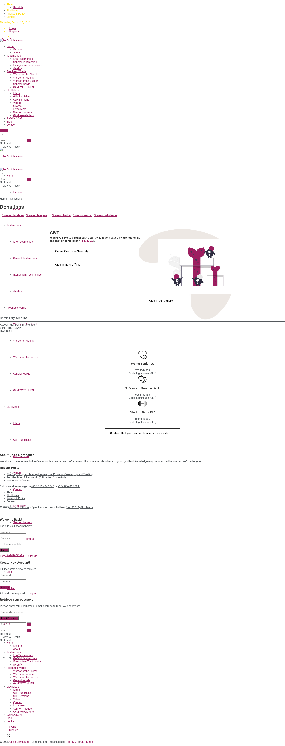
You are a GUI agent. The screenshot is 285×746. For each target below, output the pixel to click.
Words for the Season (25, 80)
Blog (9, 121)
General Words (21, 84)
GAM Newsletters (23, 115)
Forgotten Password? (12, 556)
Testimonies (14, 55)
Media (16, 93)
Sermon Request (22, 112)
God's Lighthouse (19, 507)
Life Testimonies (23, 58)
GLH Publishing (22, 96)
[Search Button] (1, 137)
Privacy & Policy (16, 13)
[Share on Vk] (7, 218)
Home (10, 46)
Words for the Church (25, 74)
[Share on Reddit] (9, 218)
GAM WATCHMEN (23, 87)
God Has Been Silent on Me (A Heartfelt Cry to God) (36, 477)
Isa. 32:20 (87, 240)
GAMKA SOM (14, 118)
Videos (17, 102)
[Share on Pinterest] (5, 218)
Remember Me (12, 544)
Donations (16, 198)
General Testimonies (25, 62)
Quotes (17, 105)
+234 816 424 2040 (42, 486)
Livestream (19, 109)
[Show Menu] (1, 166)
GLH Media (13, 90)
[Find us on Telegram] (1, 37)
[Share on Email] (3, 218)
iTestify (17, 68)
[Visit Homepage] (11, 40)
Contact (11, 16)
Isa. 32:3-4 (73, 507)
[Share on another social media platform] (1, 221)
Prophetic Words (16, 71)
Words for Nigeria (23, 77)
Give (5, 130)
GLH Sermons (21, 99)
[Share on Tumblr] (11, 218)
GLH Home (13, 10)
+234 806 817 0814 (69, 486)
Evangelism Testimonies (27, 65)
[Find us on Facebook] (4, 37)
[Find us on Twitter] (8, 37)
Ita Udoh (18, 7)
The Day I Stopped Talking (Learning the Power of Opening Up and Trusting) (50, 474)
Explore (17, 49)
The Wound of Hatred (19, 480)
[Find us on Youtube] (12, 37)
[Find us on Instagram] (14, 37)
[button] (74, 251)
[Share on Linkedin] (1, 218)
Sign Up (32, 556)
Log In (32, 593)
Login (12, 28)
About (10, 4)
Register (14, 31)
